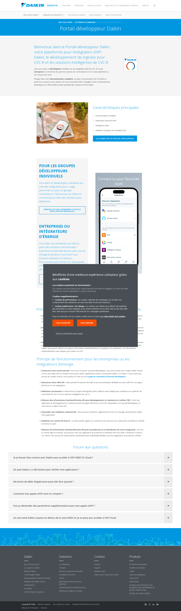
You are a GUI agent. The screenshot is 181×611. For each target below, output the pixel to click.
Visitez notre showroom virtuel (106, 574)
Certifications (29, 585)
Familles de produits (137, 568)
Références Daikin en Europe (70, 591)
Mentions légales (44, 604)
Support (97, 568)
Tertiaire (62, 568)
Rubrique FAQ (99, 571)
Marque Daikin (30, 571)
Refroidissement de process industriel (70, 582)
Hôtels (61, 578)
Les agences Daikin (31, 568)
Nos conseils (95, 15)
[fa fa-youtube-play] (157, 604)
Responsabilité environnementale (37, 578)
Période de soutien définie (139, 593)
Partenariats (134, 581)
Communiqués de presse (34, 592)
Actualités (28, 588)
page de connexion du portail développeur (107, 376)
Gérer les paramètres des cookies (69, 333)
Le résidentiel (64, 564)
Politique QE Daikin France (34, 581)
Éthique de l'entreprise (30, 608)
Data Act (44, 608)
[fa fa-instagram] (150, 604)
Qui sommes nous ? (32, 564)
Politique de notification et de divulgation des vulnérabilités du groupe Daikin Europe (142, 587)
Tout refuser (86, 323)
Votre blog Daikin (76, 15)
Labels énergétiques (137, 574)
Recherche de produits (138, 564)
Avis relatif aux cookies (61, 604)
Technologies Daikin (32, 574)
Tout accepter (63, 323)
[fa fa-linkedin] (154, 604)
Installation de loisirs (67, 574)
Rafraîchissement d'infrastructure (72, 587)
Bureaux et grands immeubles (71, 571)
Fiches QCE (133, 578)
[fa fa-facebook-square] (146, 604)
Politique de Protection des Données (86, 604)
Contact (97, 564)
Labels (131, 571)
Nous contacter (113, 15)
